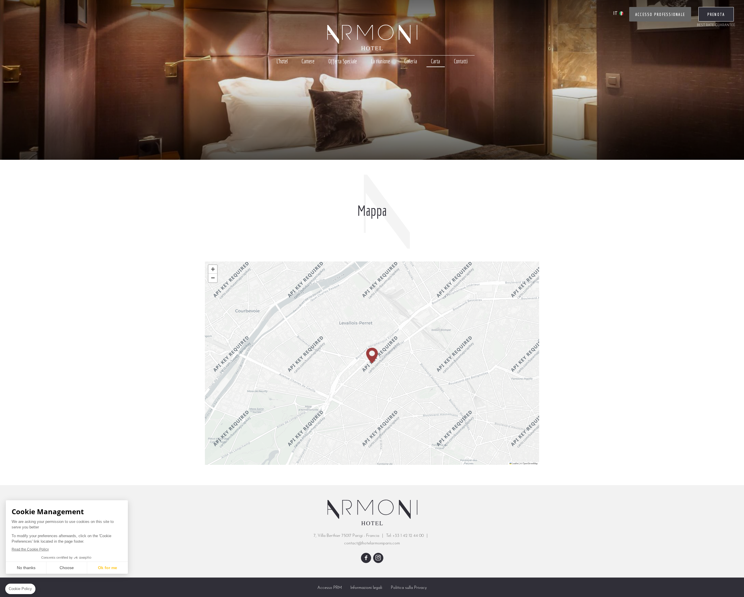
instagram (378, 558)
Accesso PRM (329, 588)
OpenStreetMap (530, 463)
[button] (372, 355)
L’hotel (282, 61)
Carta (435, 61)
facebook (366, 558)
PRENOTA (716, 14)
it (615, 13)
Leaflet (515, 463)
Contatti (461, 61)
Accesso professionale (660, 14)
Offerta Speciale (342, 61)
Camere (308, 61)
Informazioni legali (366, 588)
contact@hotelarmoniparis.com (372, 543)
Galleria (410, 61)
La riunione (380, 61)
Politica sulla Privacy (409, 588)
